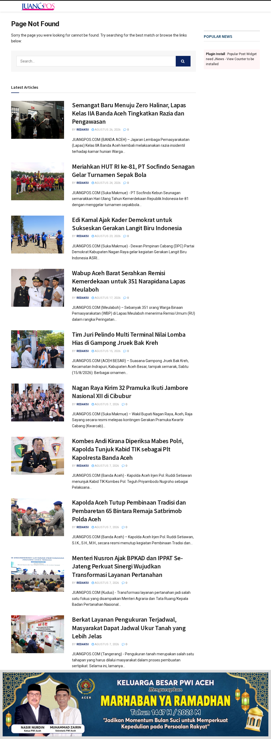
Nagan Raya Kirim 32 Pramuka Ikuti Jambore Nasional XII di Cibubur (130, 392)
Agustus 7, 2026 (106, 404)
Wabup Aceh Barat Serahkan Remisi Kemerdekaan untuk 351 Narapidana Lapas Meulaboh (129, 281)
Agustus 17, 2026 (107, 298)
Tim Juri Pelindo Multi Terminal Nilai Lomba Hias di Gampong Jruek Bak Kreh (128, 338)
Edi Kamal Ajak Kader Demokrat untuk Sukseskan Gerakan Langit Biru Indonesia (127, 224)
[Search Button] (183, 61)
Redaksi (82, 129)
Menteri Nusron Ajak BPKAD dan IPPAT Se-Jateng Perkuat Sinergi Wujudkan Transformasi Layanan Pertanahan (127, 566)
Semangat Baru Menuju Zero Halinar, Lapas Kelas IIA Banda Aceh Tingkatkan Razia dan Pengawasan (129, 113)
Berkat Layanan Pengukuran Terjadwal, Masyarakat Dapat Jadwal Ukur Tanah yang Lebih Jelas (129, 627)
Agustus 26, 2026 (107, 129)
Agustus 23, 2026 (107, 236)
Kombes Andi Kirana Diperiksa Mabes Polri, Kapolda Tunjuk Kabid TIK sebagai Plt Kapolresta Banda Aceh (127, 449)
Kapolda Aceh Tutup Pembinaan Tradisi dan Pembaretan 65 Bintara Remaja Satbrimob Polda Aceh (129, 510)
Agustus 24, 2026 (107, 183)
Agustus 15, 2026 (107, 351)
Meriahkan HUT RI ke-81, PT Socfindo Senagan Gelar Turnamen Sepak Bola (133, 170)
